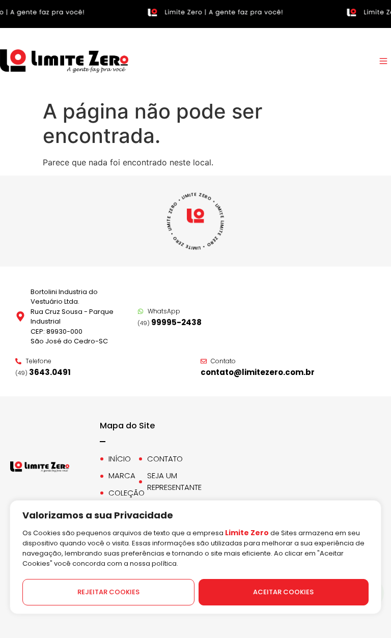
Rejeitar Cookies (108, 592)
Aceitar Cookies (283, 592)
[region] (195, 569)
